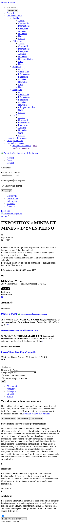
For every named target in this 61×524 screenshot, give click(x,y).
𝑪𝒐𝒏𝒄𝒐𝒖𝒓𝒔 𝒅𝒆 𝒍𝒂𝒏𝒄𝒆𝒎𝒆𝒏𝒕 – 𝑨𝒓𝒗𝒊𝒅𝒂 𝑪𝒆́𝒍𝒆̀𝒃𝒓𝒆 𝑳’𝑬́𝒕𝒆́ (19, 330)
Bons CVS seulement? (15, 375)
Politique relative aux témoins (36, 413)
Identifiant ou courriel (10, 172)
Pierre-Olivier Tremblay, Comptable (18, 352)
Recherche (12, 10)
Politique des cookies (21, 145)
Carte (9, 160)
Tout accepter (36, 419)
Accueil (10, 158)
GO (3, 297)
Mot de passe (7, 180)
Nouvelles (11, 206)
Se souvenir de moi (13, 186)
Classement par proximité (16, 378)
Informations (12, 198)
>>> (8, 325)
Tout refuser (23, 419)
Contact (10, 163)
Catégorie (5, 372)
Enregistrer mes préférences (14, 519)
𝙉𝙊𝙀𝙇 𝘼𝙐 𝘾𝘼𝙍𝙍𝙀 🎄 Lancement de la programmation (24, 314)
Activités (11, 203)
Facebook (5, 211)
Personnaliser (8, 419)
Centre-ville (12, 196)
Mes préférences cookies (24, 146)
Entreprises (12, 201)
